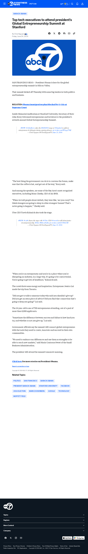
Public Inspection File (9, 548)
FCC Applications (22, 548)
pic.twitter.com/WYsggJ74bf (62, 130)
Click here (17, 361)
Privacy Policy (7, 546)
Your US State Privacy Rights (50, 546)
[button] (4, 4)
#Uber (37, 223)
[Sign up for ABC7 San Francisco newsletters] (21, 538)
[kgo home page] (8, 506)
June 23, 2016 (57, 132)
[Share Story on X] (54, 33)
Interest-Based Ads (74, 546)
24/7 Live (32, 4)
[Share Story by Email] (69, 33)
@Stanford (58, 128)
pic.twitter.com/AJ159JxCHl (59, 223)
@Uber (45, 220)
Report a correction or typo (20, 366)
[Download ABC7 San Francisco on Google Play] (79, 538)
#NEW (20, 220)
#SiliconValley (44, 223)
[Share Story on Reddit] (59, 33)
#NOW (23, 128)
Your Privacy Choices (19, 546)
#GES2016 (45, 128)
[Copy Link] (74, 33)
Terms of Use (63, 546)
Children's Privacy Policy (33, 546)
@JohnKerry (30, 128)
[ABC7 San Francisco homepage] (17, 4)
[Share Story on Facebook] (49, 33)
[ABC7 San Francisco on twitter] (11, 538)
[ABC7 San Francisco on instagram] (16, 538)
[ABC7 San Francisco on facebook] (5, 538)
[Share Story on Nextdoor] (64, 33)
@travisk (55, 220)
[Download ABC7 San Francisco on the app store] (67, 538)
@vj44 (26, 220)
